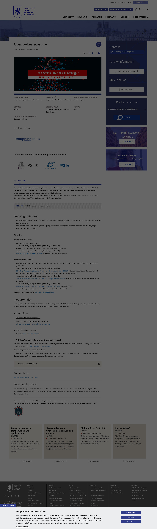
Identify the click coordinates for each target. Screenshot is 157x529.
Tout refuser (131, 522)
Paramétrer (130, 517)
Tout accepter (130, 512)
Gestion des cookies (8, 505)
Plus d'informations (22, 527)
